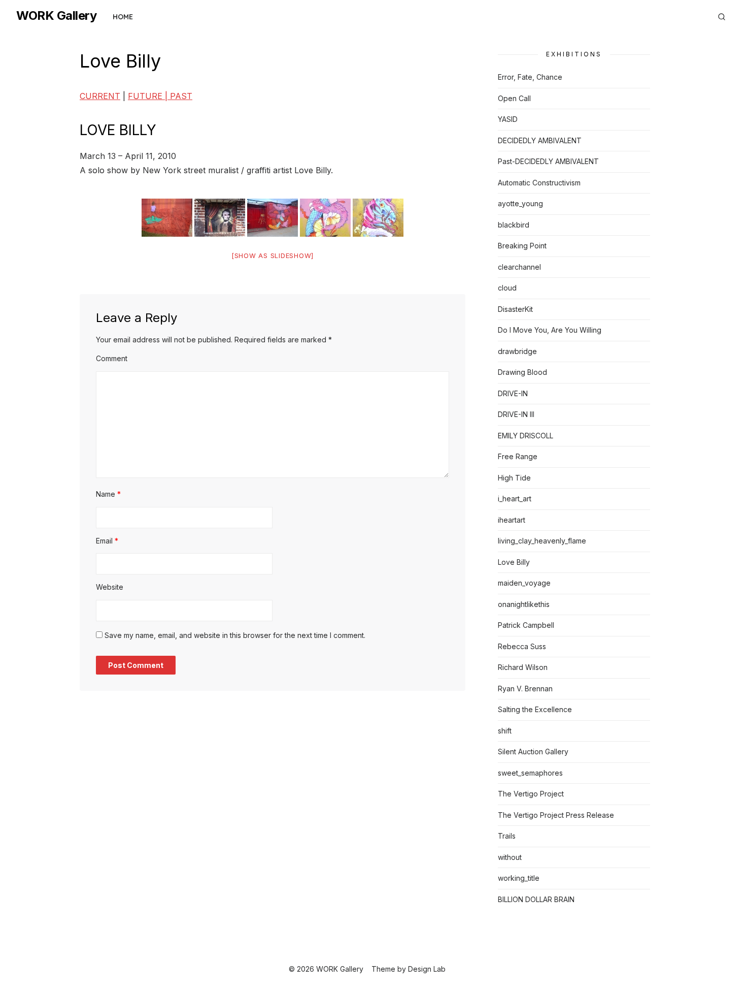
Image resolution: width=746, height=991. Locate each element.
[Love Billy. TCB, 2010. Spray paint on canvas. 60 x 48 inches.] (378, 218)
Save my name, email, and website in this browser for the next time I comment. (235, 635)
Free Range (517, 456)
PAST (181, 96)
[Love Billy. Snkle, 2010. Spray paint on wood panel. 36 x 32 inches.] (325, 218)
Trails (507, 836)
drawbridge (517, 351)
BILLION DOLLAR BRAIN (536, 899)
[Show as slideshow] (272, 255)
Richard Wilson (523, 667)
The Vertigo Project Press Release (556, 815)
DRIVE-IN (513, 393)
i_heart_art (514, 498)
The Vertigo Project (531, 793)
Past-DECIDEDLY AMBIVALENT (548, 161)
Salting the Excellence (535, 709)
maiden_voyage (524, 583)
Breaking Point (522, 245)
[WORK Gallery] (707, 13)
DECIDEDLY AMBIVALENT (540, 140)
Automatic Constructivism (539, 182)
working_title (518, 878)
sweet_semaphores (530, 773)
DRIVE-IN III (516, 414)
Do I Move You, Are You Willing (549, 330)
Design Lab (427, 969)
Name (108, 494)
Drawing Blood (522, 372)
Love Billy (514, 562)
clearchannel (519, 267)
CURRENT (100, 96)
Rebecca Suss (522, 646)
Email (107, 540)
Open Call (514, 98)
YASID (508, 119)
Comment (111, 358)
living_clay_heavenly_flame (542, 540)
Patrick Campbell (526, 625)
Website (109, 587)
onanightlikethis (524, 604)
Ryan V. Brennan (525, 688)
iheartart (511, 520)
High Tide (514, 477)
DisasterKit (515, 309)
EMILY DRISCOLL (525, 435)
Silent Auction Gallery (533, 751)
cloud (507, 287)
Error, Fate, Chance (530, 77)
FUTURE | (149, 96)
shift (505, 730)
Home (123, 16)
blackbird (513, 224)
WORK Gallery (56, 15)
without (510, 857)
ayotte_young (520, 203)
